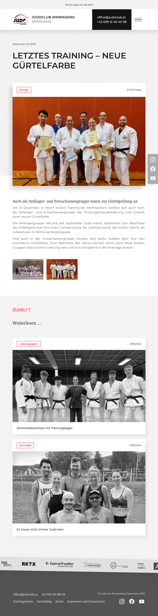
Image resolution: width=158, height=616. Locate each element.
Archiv (59, 601)
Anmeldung (44, 601)
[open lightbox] (28, 269)
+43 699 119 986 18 (53, 594)
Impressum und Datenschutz (86, 601)
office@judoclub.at (111, 17)
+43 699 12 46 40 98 (112, 22)
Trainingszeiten (23, 601)
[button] (138, 19)
